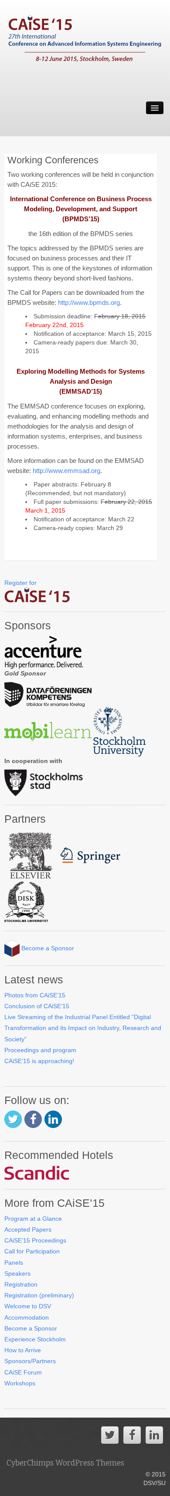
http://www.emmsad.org (66, 470)
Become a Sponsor (47, 948)
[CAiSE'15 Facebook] (33, 1119)
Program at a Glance (33, 1218)
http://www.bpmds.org (89, 302)
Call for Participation (32, 1251)
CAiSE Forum (23, 1372)
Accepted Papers (27, 1229)
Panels (13, 1262)
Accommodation (26, 1317)
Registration (20, 1284)
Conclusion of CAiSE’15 (36, 1006)
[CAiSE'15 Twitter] (13, 1119)
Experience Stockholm (35, 1339)
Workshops (19, 1383)
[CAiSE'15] (85, 43)
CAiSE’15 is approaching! (39, 1060)
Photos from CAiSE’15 (34, 995)
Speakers (17, 1273)
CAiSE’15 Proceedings (35, 1240)
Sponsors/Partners (30, 1361)
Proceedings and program (40, 1050)
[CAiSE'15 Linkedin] (53, 1119)
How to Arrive (22, 1350)
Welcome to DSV (27, 1306)
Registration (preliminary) (39, 1295)
